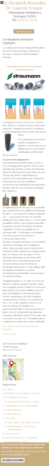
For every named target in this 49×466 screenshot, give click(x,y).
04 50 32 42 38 (27, 20)
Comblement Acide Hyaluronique (21, 405)
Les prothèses (12, 433)
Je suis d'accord (13, 460)
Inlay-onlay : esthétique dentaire (24, 422)
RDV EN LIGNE (24, 31)
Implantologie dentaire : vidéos (23, 401)
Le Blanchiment (13, 414)
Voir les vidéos (10, 334)
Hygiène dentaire (14, 410)
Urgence (9, 389)
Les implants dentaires (16, 397)
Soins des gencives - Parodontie (21, 437)
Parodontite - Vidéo (18, 442)
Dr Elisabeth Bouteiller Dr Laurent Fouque (24, 5)
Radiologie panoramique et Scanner (23, 393)
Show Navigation (3, 3)
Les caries (10, 418)
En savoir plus (19, 454)
